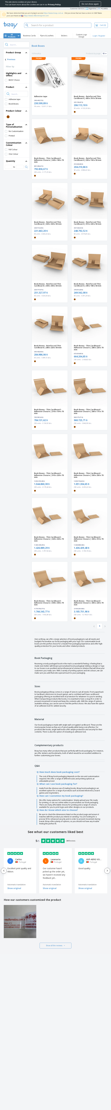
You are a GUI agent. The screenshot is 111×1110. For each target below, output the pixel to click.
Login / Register (99, 36)
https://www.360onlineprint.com (36, 16)
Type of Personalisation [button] (14, 125)
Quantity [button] (10, 161)
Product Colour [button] (13, 110)
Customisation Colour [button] (13, 143)
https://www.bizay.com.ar (53, 13)
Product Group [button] (13, 52)
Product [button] (10, 87)
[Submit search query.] (6, 44)
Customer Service (77, 8)
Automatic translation (16, 884)
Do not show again (90, 4)
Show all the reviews (54, 945)
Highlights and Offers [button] (13, 74)
